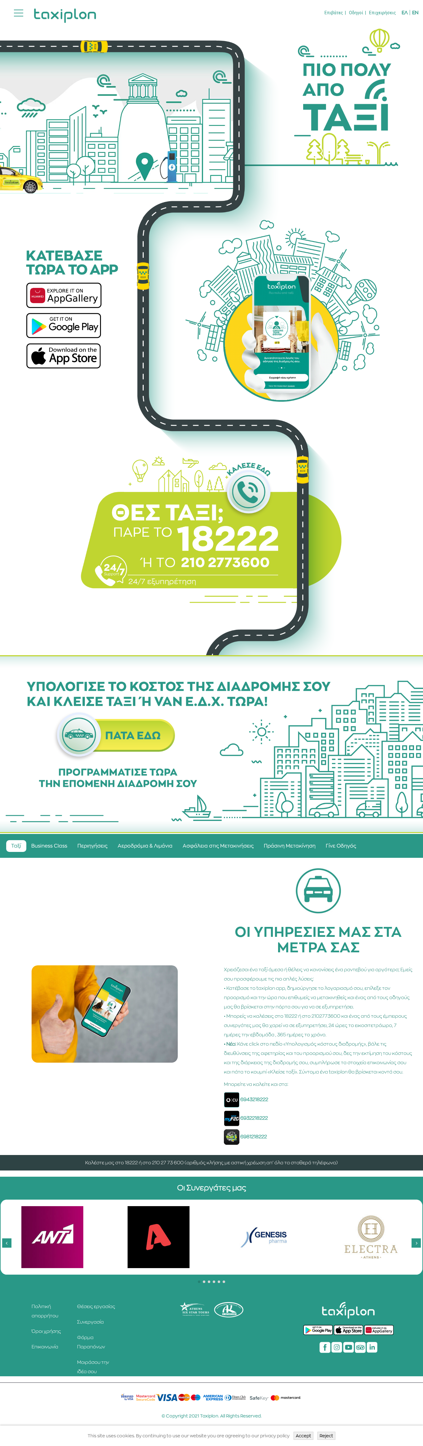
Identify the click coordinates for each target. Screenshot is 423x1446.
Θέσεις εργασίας (96, 1306)
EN (415, 12)
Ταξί (16, 846)
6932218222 (254, 1118)
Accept (303, 1435)
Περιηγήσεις (92, 846)
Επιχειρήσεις (382, 12)
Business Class (49, 846)
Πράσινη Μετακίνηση (290, 846)
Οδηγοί (356, 12)
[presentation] (6, 1243)
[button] (199, 1282)
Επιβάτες (334, 12)
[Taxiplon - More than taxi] (65, 13)
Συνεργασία (90, 1322)
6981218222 (253, 1136)
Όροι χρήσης (46, 1331)
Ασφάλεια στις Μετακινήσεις (218, 846)
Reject (326, 1435)
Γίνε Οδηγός (341, 846)
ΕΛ (405, 12)
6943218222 (254, 1099)
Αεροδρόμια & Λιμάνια (145, 846)
